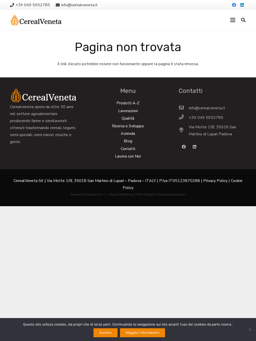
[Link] (36, 20)
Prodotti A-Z (128, 103)
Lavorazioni (128, 111)
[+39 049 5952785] (184, 117)
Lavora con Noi (128, 156)
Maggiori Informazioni (142, 333)
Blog (128, 141)
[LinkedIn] (242, 5)
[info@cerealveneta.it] (184, 108)
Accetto (105, 333)
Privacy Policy (215, 180)
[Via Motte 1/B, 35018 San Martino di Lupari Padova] (184, 130)
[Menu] (232, 20)
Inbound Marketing (120, 194)
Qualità (128, 118)
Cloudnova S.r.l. (96, 194)
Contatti (128, 149)
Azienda (128, 133)
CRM (138, 194)
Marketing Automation (171, 194)
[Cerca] (243, 20)
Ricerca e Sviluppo (128, 126)
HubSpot (149, 194)
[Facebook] (234, 5)
